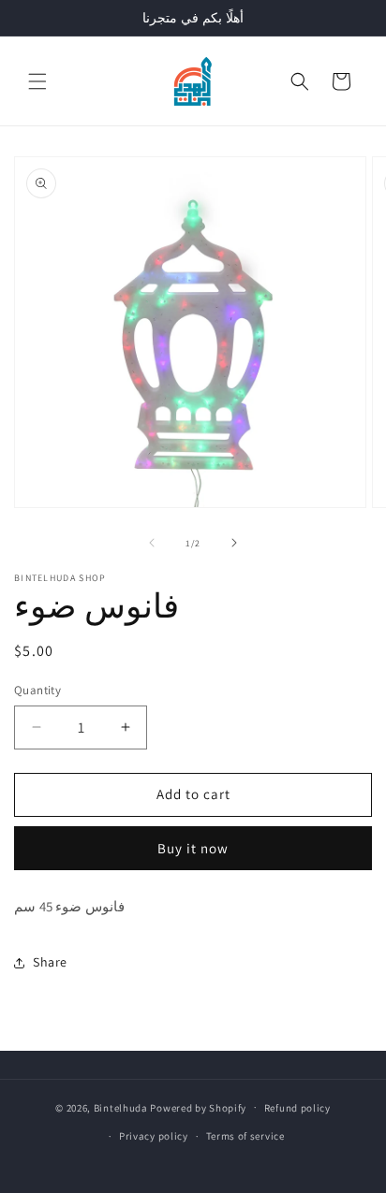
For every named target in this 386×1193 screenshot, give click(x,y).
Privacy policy (153, 1135)
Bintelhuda (121, 1106)
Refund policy (297, 1107)
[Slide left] (151, 542)
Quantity (37, 690)
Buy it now (193, 848)
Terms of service (245, 1135)
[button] (37, 81)
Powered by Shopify (198, 1106)
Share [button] (50, 961)
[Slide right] (234, 542)
